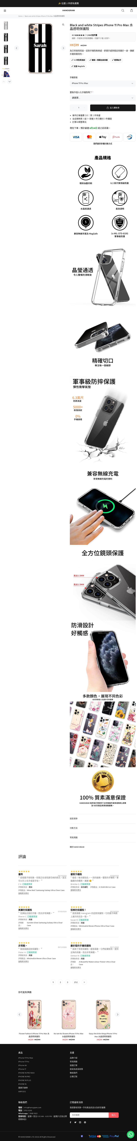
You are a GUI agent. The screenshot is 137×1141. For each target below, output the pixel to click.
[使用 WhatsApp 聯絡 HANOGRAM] (130, 1134)
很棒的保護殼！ (78, 909)
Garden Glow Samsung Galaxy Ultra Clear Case (45, 923)
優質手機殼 (76, 874)
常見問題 (73, 1061)
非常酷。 (22, 945)
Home (20, 16)
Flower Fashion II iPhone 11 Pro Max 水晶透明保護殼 (34, 1035)
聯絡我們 (73, 1073)
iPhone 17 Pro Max (25, 1058)
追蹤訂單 (73, 1065)
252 (76, 982)
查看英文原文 (23, 893)
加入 (113, 1115)
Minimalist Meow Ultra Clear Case (41, 958)
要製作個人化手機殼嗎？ (81, 92)
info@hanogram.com (32, 1107)
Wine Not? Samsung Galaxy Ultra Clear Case (45, 890)
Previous (16, 48)
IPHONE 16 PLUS (24, 1080)
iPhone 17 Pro (23, 1061)
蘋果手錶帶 (23, 1087)
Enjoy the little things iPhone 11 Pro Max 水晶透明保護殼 (103, 1035)
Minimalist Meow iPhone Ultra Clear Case (96, 926)
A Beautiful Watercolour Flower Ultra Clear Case (97, 963)
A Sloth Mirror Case (107, 887)
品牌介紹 (73, 1058)
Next (63, 48)
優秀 (20, 874)
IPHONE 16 (22, 1084)
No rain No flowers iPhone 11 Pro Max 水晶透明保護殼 (68, 1035)
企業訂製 (73, 1076)
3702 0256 (28, 1110)
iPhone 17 (22, 1069)
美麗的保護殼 (25, 909)
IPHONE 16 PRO (24, 1076)
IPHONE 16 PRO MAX (26, 1073)
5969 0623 (33, 1113)
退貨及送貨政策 (76, 1069)
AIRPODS (22, 1091)
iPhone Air (22, 1065)
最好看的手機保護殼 (81, 945)
